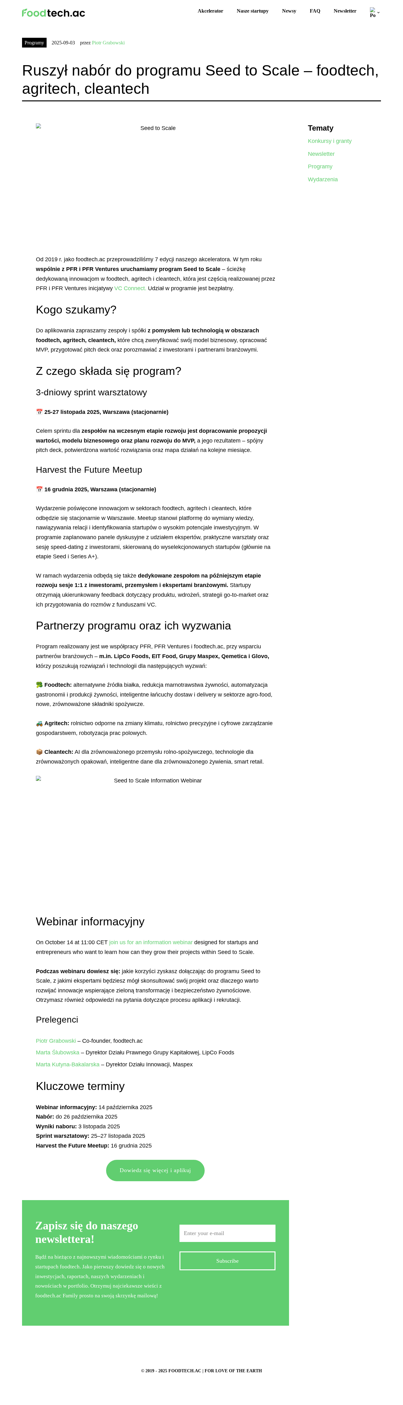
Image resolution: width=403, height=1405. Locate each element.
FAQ (315, 11)
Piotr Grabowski (108, 42)
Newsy (289, 11)
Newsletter (345, 11)
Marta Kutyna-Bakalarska (67, 1064)
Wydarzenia (323, 179)
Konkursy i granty (330, 141)
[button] (378, 12)
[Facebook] (197, 1286)
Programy (34, 42)
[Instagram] (217, 1286)
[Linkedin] (237, 1286)
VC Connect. (130, 288)
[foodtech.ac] (53, 12)
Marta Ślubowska (57, 1052)
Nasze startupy (253, 11)
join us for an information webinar (151, 942)
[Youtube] (258, 1286)
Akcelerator (210, 11)
